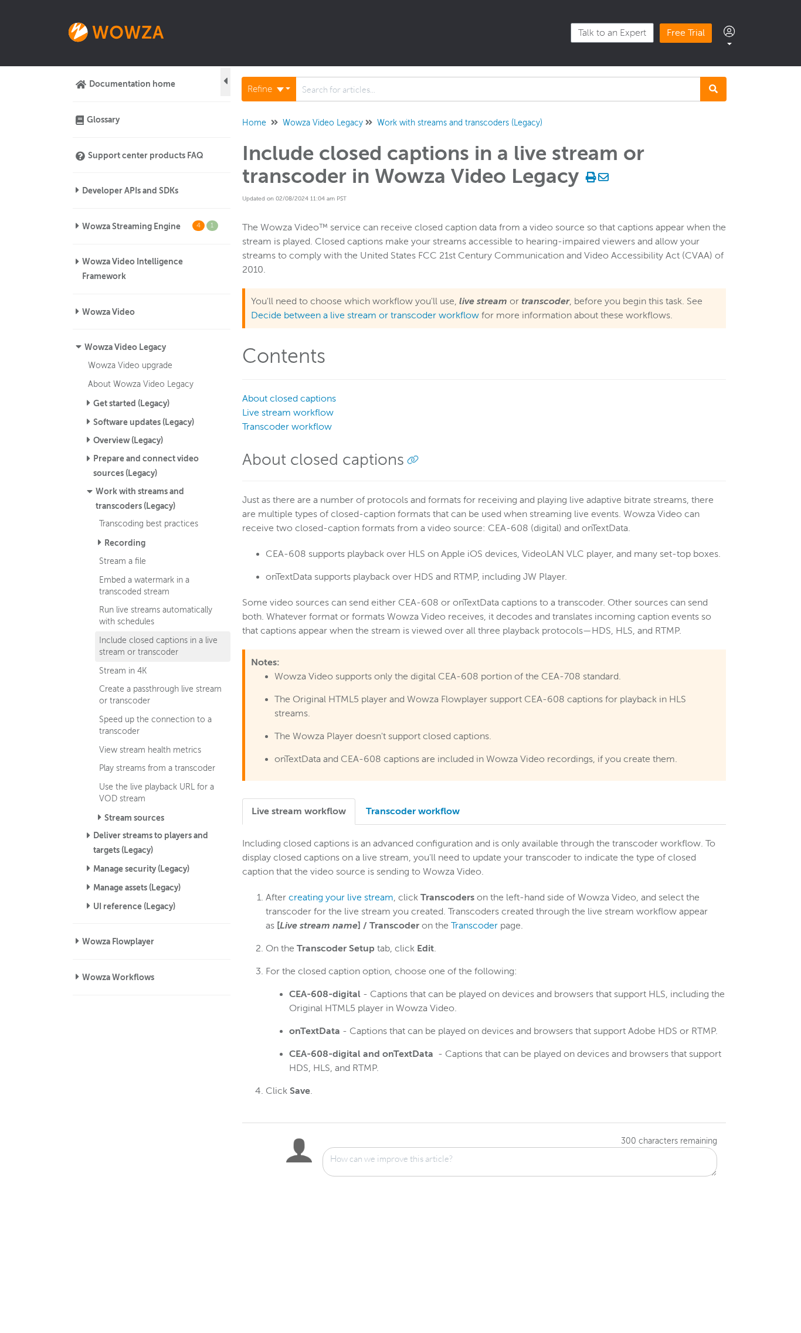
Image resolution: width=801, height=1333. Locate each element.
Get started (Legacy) (131, 403)
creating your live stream (341, 897)
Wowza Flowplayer (118, 941)
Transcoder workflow (287, 426)
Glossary (103, 119)
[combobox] (498, 89)
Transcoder (474, 925)
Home (254, 122)
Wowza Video (108, 312)
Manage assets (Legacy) (137, 887)
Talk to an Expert (612, 33)
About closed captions (289, 398)
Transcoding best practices (148, 523)
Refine (260, 89)
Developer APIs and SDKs (130, 190)
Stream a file (122, 561)
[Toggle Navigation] (225, 82)
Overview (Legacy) (128, 440)
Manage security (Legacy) (141, 868)
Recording (124, 543)
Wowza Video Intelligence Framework (132, 269)
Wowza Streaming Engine (148, 226)
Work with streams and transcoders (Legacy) (140, 499)
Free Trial (686, 33)
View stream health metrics (150, 749)
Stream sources (134, 817)
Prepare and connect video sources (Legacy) (146, 466)
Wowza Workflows (118, 977)
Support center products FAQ (145, 155)
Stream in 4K (123, 670)
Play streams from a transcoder (157, 768)
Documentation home (132, 84)
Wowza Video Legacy (125, 347)
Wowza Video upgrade (130, 365)
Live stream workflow (288, 412)
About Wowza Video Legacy (141, 384)
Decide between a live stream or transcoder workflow (365, 315)
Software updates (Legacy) (143, 422)
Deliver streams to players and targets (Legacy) (150, 843)
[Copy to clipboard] (413, 459)
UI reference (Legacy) (134, 906)
